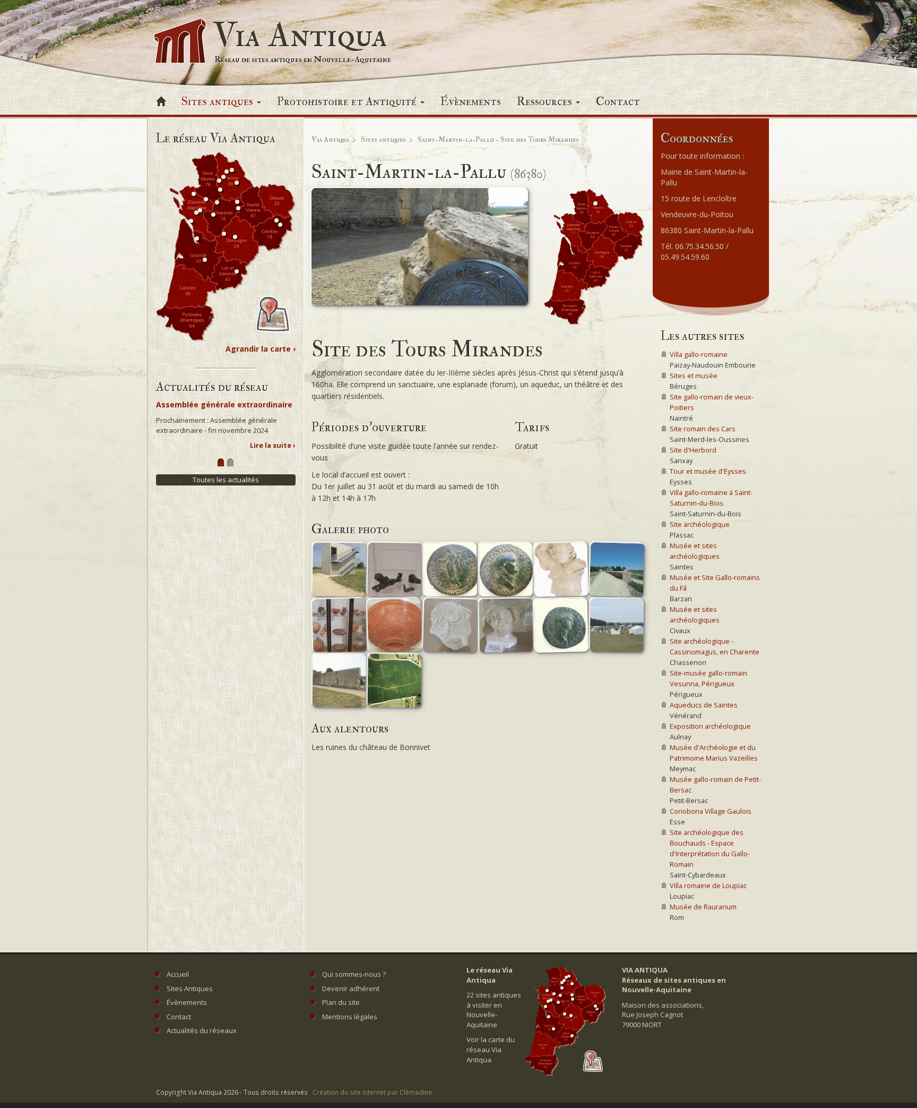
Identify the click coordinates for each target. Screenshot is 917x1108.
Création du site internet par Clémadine (372, 1092)
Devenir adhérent (350, 988)
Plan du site (341, 1002)
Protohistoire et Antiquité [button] (348, 101)
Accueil (178, 974)
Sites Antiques (190, 988)
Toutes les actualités (226, 479)
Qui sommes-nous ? (354, 974)
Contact (618, 101)
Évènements (470, 101)
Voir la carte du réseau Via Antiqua (490, 1049)
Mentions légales (349, 1016)
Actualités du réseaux (202, 1030)
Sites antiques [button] (218, 101)
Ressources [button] (546, 101)
